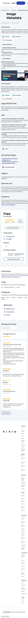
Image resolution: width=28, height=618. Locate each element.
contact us (4, 178)
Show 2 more (6, 413)
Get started (21, 3)
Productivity (20, 297)
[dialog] (11, 610)
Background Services (10, 287)
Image (7, 297)
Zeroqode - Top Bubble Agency (16, 254)
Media (2, 297)
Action (18, 287)
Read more (14, 609)
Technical (13, 297)
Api (2, 287)
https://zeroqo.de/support (8, 205)
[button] (11, 614)
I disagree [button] (15, 612)
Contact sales (6, 3)
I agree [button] (6, 612)
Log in (13, 3)
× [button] (19, 604)
